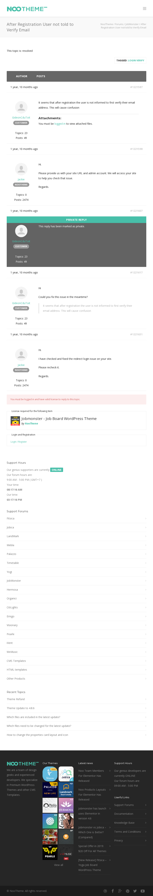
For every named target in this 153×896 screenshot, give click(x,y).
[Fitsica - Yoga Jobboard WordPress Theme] (50, 774)
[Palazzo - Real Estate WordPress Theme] (50, 790)
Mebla (10, 545)
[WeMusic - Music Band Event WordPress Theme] (66, 853)
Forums (119, 24)
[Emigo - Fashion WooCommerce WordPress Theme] (66, 822)
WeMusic (12, 652)
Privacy (118, 840)
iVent (10, 643)
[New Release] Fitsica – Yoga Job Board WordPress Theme (92, 865)
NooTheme (107, 24)
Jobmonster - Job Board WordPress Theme (59, 418)
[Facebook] (112, 891)
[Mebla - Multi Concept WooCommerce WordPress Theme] (50, 806)
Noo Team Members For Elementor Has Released (91, 775)
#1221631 (136, 334)
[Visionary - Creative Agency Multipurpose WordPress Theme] (50, 822)
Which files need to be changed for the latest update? (39, 726)
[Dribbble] (105, 891)
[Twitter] (135, 891)
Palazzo (11, 554)
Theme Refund (16, 699)
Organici (12, 598)
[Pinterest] (127, 891)
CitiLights (12, 607)
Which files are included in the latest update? (33, 717)
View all (58, 865)
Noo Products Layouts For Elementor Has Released (92, 794)
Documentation (123, 813)
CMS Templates (16, 661)
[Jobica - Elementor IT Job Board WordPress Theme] (66, 774)
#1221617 (136, 272)
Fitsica (10, 518)
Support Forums (124, 805)
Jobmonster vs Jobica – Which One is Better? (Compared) (92, 832)
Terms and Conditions (127, 831)
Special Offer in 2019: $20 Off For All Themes (92, 848)
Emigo (10, 616)
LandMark (13, 536)
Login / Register (19, 441)
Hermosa (12, 589)
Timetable (13, 563)
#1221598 (136, 149)
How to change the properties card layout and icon (37, 735)
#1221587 (136, 87)
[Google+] (120, 891)
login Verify (136, 60)
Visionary (12, 625)
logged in (59, 123)
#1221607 (136, 211)
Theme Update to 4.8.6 (21, 708)
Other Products (16, 678)
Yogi (9, 572)
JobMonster (132, 24)
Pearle (10, 634)
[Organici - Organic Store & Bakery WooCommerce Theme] (50, 837)
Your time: (13, 485)
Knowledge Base (124, 822)
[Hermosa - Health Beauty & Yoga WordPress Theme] (66, 806)
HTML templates (17, 669)
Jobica (10, 527)
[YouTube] (142, 891)
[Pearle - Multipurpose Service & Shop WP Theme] (50, 853)
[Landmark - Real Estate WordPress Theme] (66, 790)
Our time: (12, 494)
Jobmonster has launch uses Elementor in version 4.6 (92, 813)
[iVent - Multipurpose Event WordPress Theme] (66, 837)
